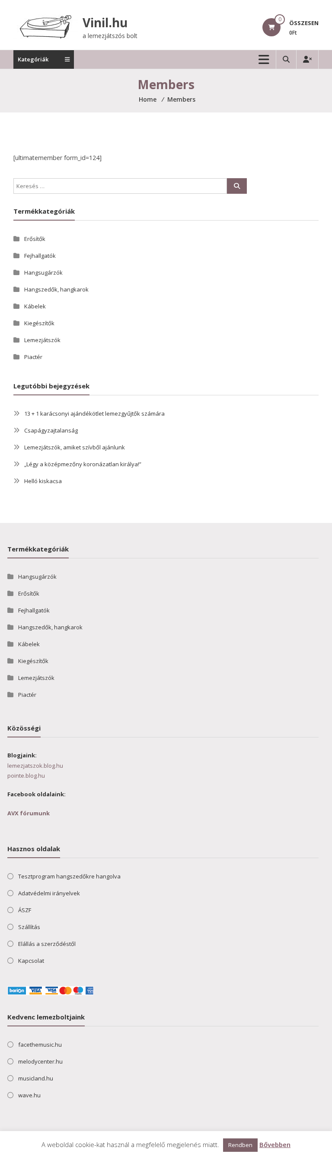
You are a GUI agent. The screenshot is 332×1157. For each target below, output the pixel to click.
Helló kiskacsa (43, 481)
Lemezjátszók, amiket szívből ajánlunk (74, 447)
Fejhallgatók (40, 256)
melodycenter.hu (40, 1061)
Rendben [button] (240, 1145)
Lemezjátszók (42, 340)
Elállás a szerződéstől (47, 944)
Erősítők (34, 239)
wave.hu (29, 1095)
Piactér (33, 357)
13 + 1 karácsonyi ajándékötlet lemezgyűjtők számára (94, 413)
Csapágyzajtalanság (51, 430)
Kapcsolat (31, 961)
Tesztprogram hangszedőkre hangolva (69, 876)
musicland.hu (35, 1078)
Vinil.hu (105, 22)
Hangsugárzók (43, 272)
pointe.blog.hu (26, 775)
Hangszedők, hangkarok (56, 289)
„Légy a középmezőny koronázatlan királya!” (82, 464)
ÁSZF (24, 910)
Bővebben (274, 1144)
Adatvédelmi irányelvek (49, 893)
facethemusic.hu (40, 1044)
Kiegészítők (39, 323)
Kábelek (35, 306)
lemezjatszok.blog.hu (35, 765)
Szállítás (29, 927)
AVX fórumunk (28, 813)
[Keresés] (237, 186)
